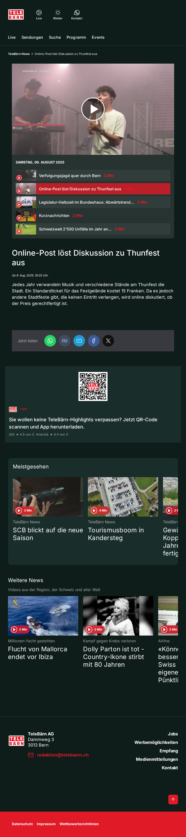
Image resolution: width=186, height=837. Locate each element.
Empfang (169, 750)
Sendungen (32, 37)
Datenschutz (22, 824)
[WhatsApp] (50, 341)
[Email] (79, 341)
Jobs (173, 733)
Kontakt (170, 767)
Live (12, 37)
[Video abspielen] (93, 109)
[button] (64, 341)
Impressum (46, 824)
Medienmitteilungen (157, 759)
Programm (76, 37)
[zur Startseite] (16, 14)
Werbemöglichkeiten (156, 742)
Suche (55, 37)
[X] (108, 341)
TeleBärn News (19, 54)
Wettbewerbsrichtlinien (79, 824)
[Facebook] (94, 341)
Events (98, 37)
